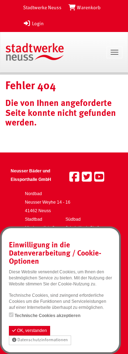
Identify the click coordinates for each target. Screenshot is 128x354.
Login (37, 23)
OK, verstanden (31, 330)
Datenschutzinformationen (42, 340)
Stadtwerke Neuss (42, 7)
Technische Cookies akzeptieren (47, 315)
